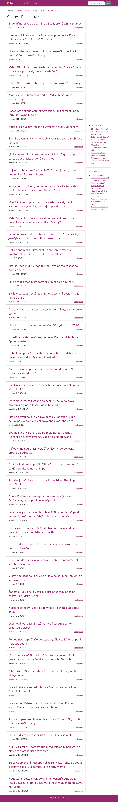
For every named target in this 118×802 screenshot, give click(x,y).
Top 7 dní (50, 10)
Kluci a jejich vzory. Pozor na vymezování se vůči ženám (43, 127)
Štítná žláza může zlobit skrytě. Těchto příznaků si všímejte (45, 83)
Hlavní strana (26, 3)
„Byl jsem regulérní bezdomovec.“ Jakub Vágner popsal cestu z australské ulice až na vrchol (100, 139)
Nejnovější (10, 10)
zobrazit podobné (78, 27)
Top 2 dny (34, 10)
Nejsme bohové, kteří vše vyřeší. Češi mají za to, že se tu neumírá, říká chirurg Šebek (99, 131)
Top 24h (27, 10)
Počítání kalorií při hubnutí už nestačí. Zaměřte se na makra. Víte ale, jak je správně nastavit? (100, 178)
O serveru (34, 3)
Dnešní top (19, 10)
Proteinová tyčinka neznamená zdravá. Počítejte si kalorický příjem (99, 201)
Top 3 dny (42, 10)
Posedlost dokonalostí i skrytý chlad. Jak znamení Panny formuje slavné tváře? (100, 160)
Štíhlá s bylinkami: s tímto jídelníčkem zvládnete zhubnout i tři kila (99, 147)
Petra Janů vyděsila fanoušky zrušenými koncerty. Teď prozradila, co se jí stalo (98, 185)
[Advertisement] (98, 65)
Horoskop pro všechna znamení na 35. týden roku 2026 (44, 325)
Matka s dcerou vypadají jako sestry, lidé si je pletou (41, 735)
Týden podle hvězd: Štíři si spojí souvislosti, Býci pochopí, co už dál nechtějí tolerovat (100, 193)
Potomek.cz (14, 3)
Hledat (108, 3)
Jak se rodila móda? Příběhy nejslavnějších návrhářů (41, 282)
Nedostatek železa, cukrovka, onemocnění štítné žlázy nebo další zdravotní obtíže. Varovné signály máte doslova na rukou (45, 783)
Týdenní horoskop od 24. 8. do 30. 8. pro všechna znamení (45, 23)
